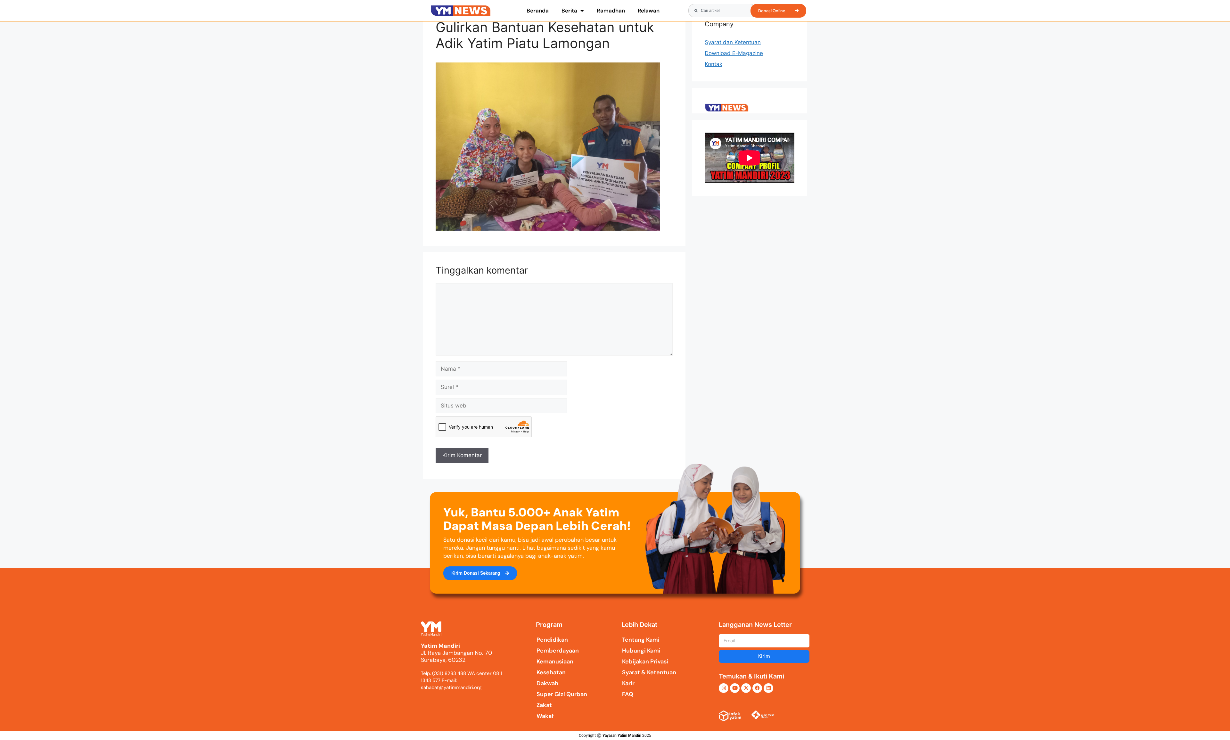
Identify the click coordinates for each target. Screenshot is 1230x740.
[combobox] (722, 10)
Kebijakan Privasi (645, 661)
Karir (628, 683)
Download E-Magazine (734, 53)
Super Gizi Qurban (562, 694)
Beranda (538, 10)
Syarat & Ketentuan (649, 672)
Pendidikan (552, 640)
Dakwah (547, 683)
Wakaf (545, 716)
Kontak (713, 64)
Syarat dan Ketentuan (733, 42)
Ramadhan (611, 10)
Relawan (649, 10)
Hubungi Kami (641, 650)
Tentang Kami (641, 640)
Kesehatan (551, 672)
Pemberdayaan (558, 650)
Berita (569, 10)
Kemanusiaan (555, 661)
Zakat (544, 705)
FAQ (627, 694)
